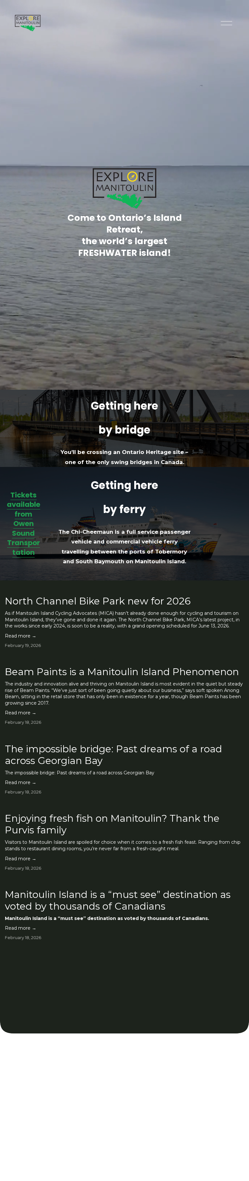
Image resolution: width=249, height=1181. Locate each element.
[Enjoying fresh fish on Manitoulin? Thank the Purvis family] (124, 805)
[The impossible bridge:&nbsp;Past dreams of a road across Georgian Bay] (124, 735)
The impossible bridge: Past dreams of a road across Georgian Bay (113, 755)
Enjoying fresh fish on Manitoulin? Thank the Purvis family (112, 824)
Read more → (20, 636)
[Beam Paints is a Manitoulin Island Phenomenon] (124, 658)
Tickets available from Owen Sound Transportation (23, 523)
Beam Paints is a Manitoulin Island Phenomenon (122, 672)
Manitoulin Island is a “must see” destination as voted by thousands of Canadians (118, 900)
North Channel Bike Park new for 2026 (98, 601)
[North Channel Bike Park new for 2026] (124, 587)
